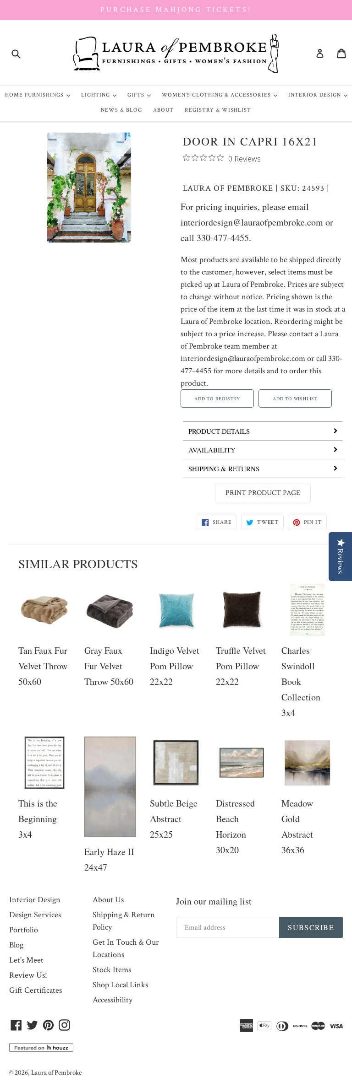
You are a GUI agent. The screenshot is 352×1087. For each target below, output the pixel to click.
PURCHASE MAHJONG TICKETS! (175, 10)
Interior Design (320, 94)
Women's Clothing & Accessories (222, 94)
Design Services (35, 914)
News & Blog (121, 110)
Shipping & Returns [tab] (223, 468)
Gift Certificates (35, 990)
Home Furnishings (40, 94)
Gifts (141, 94)
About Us (108, 899)
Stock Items (112, 969)
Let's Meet (26, 960)
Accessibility (112, 1000)
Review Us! (28, 975)
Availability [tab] (212, 449)
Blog (16, 945)
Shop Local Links (120, 984)
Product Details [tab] (219, 431)
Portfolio (23, 930)
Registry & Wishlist (218, 110)
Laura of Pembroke (228, 188)
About (163, 110)
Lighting (101, 94)
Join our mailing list (214, 901)
